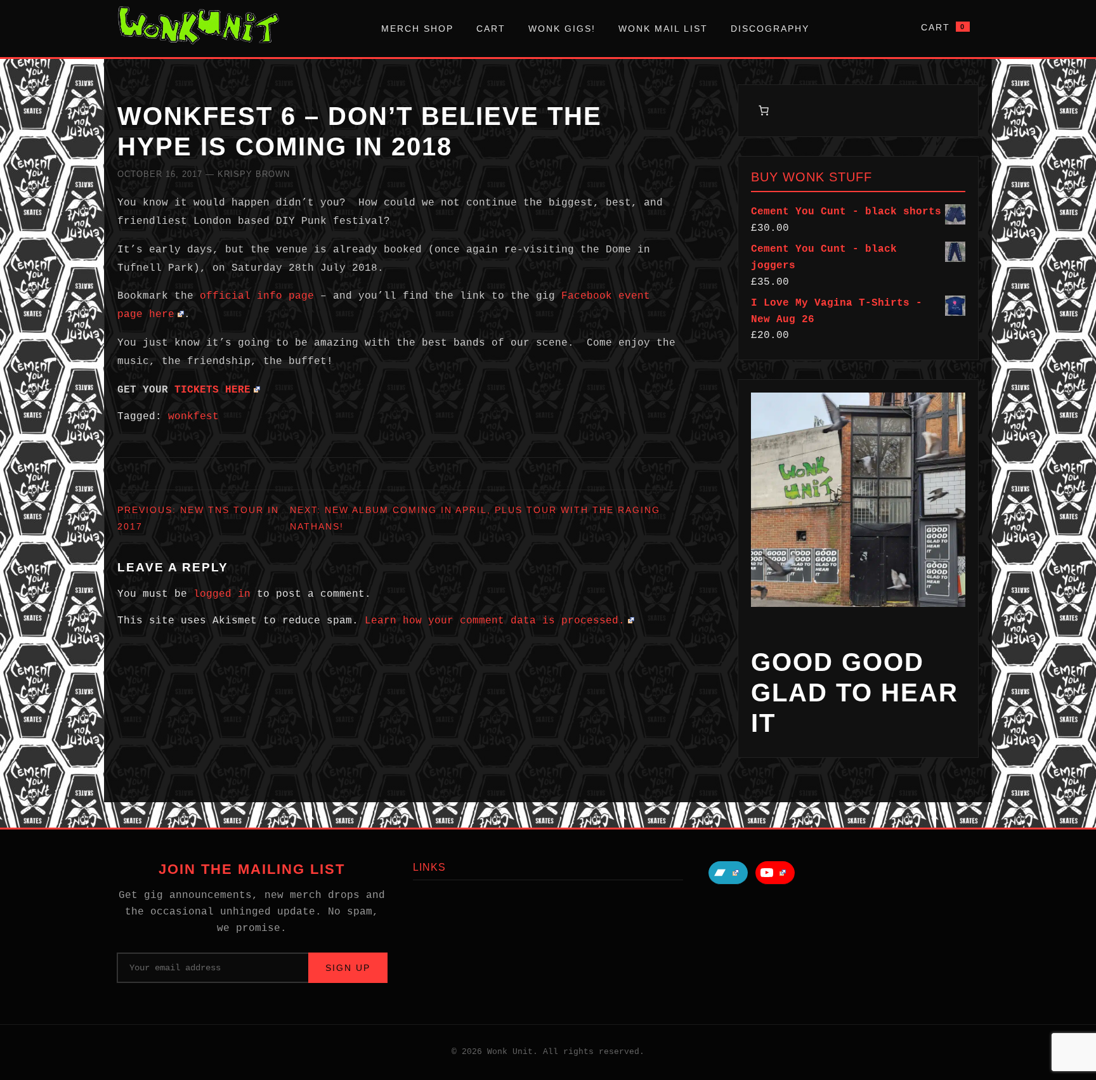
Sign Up (347, 968)
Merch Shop (417, 28)
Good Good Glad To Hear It (854, 692)
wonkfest (193, 416)
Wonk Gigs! (562, 28)
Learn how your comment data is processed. (495, 621)
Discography (770, 28)
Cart (491, 28)
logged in (222, 594)
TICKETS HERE (212, 390)
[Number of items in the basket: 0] (763, 110)
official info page (260, 296)
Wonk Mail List (663, 28)
